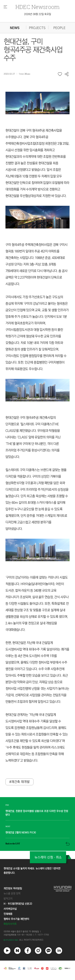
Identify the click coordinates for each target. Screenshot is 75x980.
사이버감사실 (10, 909)
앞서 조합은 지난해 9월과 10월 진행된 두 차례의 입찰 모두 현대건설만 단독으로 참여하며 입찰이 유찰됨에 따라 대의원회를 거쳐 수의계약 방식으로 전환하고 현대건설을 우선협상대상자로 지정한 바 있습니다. (37, 183)
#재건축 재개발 (19, 781)
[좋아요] (60, 74)
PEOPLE (59, 28)
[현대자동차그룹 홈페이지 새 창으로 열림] (62, 906)
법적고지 (8, 899)
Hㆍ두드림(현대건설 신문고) (18, 904)
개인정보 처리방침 (13, 888)
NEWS (14, 28)
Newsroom (37, 6)
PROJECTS (37, 28)
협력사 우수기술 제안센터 (16, 919)
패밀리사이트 (10, 924)
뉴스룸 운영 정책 (12, 894)
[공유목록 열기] (67, 74)
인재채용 (8, 914)
